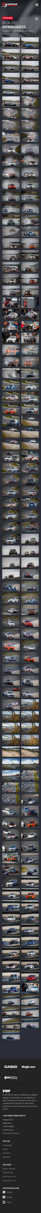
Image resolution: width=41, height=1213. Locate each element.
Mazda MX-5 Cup (8, 1172)
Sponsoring (6, 1157)
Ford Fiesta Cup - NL (9, 1176)
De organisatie (7, 1145)
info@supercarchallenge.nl (11, 1133)
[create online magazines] (28, 1067)
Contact (5, 1149)
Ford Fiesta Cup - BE (9, 1180)
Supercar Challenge (9, 1169)
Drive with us (7, 1153)
